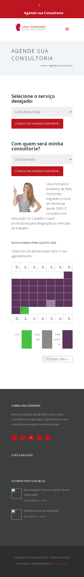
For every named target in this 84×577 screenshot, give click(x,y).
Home (44, 65)
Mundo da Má (60, 563)
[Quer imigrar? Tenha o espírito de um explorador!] (16, 494)
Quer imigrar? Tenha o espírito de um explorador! (47, 492)
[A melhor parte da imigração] (16, 514)
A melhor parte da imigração (41, 510)
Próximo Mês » (58, 359)
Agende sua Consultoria (43, 13)
